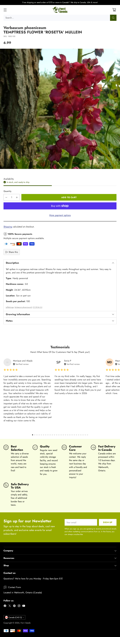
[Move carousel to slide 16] (65, 434)
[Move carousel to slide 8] (47, 434)
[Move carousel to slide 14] (61, 434)
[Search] (113, 18)
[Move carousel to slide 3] (36, 434)
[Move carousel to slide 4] (39, 434)
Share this (13, 252)
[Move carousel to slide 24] (83, 434)
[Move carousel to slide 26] (87, 434)
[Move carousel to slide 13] (58, 434)
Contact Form (14, 587)
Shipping (8, 226)
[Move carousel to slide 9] (50, 434)
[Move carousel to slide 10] (52, 434)
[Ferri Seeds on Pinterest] (14, 606)
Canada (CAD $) (15, 617)
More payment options (60, 215)
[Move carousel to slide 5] (41, 434)
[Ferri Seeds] (60, 10)
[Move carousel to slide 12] (56, 434)
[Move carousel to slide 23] (80, 434)
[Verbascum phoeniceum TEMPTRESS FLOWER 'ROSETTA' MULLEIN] (60, 109)
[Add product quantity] (16, 197)
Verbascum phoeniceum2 (23, 307)
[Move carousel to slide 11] (54, 434)
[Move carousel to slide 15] (63, 434)
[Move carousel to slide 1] (32, 434)
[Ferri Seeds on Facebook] (5, 606)
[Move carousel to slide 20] (74, 434)
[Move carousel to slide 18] (69, 434)
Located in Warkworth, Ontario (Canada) (23, 592)
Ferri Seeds (26, 622)
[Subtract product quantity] (6, 197)
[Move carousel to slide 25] (85, 434)
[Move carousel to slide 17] (67, 434)
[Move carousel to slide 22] (78, 434)
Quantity (7, 191)
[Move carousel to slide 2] (34, 434)
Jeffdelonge (10, 307)
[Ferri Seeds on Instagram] (19, 606)
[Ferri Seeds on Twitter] (9, 606)
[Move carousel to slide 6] (43, 434)
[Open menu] (5, 10)
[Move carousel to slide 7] (45, 434)
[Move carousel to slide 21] (76, 434)
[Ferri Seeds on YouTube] (23, 606)
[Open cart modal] (114, 10)
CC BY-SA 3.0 (37, 307)
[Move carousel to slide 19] (72, 434)
